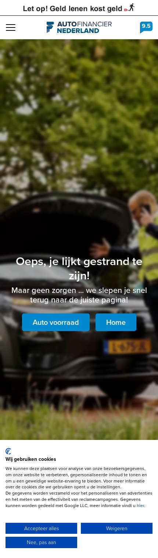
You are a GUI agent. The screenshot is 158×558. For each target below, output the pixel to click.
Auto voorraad (56, 322)
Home (116, 322)
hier (140, 505)
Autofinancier (79, 27)
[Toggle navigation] (11, 27)
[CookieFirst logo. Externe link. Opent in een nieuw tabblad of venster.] (8, 451)
